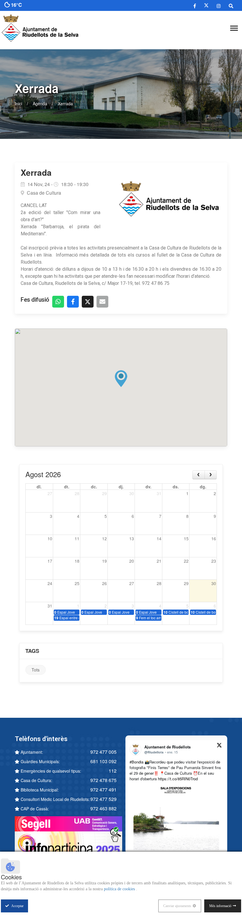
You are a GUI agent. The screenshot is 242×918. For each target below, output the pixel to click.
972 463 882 (103, 808)
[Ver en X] (219, 746)
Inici (18, 103)
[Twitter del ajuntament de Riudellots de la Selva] (206, 5)
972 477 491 (103, 789)
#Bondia (136, 762)
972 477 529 (103, 799)
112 (113, 770)
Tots (36, 670)
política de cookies (120, 889)
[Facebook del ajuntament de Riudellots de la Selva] (194, 5)
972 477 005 (103, 751)
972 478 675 (103, 780)
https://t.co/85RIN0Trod (178, 778)
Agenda (40, 103)
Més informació (220, 906)
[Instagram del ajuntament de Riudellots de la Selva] (218, 5)
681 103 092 (103, 761)
